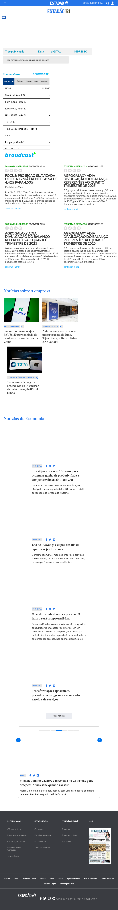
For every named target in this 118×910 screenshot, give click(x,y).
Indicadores (9, 81)
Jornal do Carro (29, 879)
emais (22, 775)
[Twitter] (44, 898)
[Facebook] (41, 898)
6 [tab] (70, 730)
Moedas (44, 81)
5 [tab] (64, 730)
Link (52, 879)
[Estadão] (59, 3)
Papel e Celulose (12, 326)
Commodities (32, 81)
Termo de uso (13, 856)
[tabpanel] (59, 762)
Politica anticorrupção (16, 835)
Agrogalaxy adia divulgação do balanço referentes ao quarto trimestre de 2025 (86, 180)
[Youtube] (53, 898)
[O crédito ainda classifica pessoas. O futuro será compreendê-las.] (59, 589)
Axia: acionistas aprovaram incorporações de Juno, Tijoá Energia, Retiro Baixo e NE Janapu (59, 336)
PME (16, 879)
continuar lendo (13, 208)
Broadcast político (69, 835)
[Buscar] (107, 3)
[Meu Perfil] (112, 3)
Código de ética (14, 829)
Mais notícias (59, 716)
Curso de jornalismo (16, 841)
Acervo (7, 879)
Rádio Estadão (108, 879)
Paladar (43, 879)
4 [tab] (59, 730)
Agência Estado (73, 879)
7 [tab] (76, 730)
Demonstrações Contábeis (14, 848)
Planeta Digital (50, 884)
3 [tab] (53, 730)
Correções (38, 829)
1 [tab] (42, 730)
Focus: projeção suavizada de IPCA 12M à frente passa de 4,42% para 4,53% (31, 179)
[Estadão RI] (59, 10)
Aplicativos (66, 841)
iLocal (60, 879)
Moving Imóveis (67, 884)
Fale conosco (40, 841)
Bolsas (20, 81)
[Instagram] (49, 898)
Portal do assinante (42, 835)
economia (37, 466)
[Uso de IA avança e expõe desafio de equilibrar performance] (59, 519)
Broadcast (66, 829)
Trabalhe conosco (42, 847)
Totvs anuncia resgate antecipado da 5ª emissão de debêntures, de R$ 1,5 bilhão (23, 388)
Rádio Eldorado (91, 879)
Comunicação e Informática (21, 377)
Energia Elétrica (50, 326)
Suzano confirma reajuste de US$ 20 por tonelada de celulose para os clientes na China (21, 336)
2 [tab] (47, 730)
